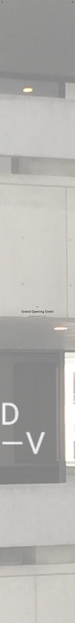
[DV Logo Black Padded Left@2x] (3, 2)
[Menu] (72, 2)
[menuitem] (72, 2)
